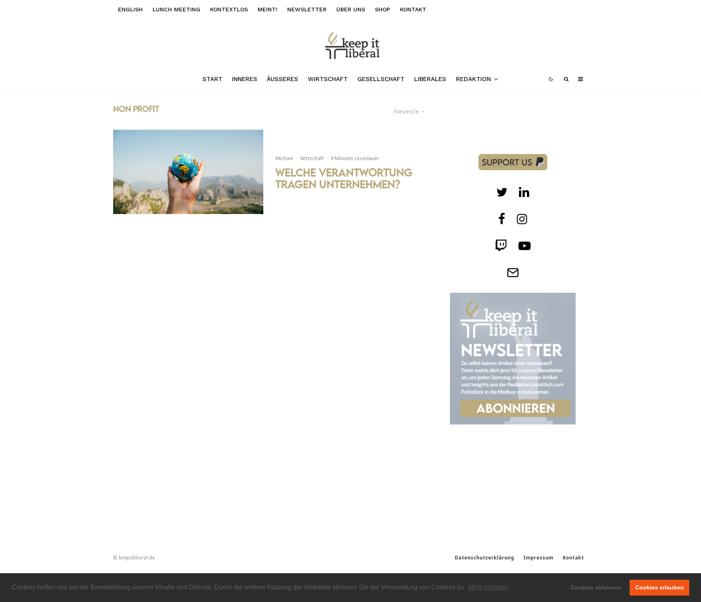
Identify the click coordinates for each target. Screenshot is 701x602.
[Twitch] (524, 192)
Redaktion (473, 79)
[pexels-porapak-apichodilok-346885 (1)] (188, 172)
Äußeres (282, 79)
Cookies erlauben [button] (659, 587)
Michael (284, 158)
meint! (267, 9)
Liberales (430, 79)
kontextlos (229, 9)
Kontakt (413, 9)
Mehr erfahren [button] (488, 587)
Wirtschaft (328, 79)
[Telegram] (513, 272)
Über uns (350, 9)
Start (212, 79)
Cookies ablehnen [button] (596, 587)
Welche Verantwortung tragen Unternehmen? (344, 178)
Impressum (538, 557)
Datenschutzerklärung (484, 557)
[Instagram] (522, 219)
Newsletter (307, 9)
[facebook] (502, 219)
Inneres (244, 79)
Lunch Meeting (176, 9)
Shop (382, 9)
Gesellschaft (380, 79)
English (130, 9)
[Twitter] (502, 192)
